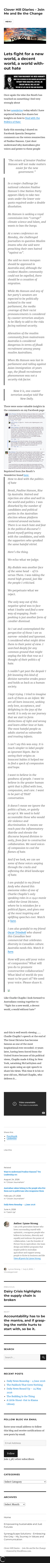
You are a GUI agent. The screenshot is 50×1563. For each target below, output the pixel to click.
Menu (8, 21)
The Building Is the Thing (21, 1396)
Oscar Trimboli (17, 932)
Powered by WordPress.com (18, 1551)
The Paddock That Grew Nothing (25, 1384)
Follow (10, 1453)
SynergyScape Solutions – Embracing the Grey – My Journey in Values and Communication (24, 1536)
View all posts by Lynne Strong (27, 1258)
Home (7, 1517)
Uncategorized (10, 1272)
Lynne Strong (14, 1269)
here (26, 475)
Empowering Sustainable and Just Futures (23, 1525)
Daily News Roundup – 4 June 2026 (19, 1204)
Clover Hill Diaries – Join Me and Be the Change (24, 11)
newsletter (17, 110)
